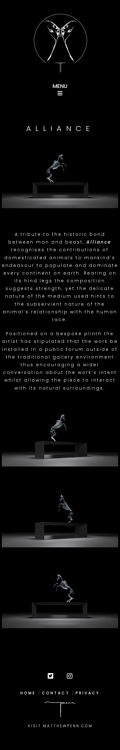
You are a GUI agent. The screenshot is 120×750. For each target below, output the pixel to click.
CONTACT (56, 693)
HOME (28, 693)
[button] (60, 88)
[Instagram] (69, 676)
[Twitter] (50, 676)
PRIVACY (88, 693)
